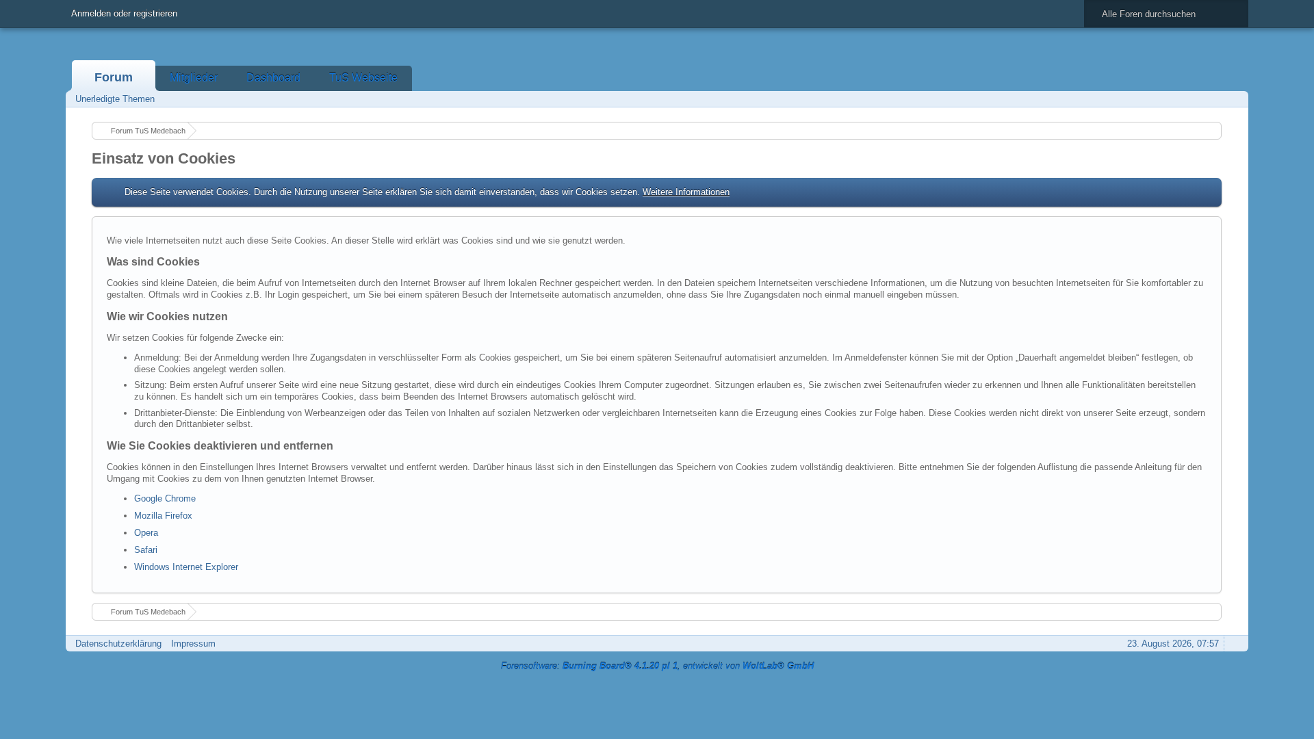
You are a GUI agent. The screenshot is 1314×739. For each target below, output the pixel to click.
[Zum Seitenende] (1233, 99)
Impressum (193, 643)
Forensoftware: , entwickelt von (657, 666)
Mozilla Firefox (163, 515)
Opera (146, 533)
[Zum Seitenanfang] (1233, 643)
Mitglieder (194, 77)
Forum (113, 77)
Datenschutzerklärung (118, 643)
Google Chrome (165, 498)
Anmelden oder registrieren (124, 13)
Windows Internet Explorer (186, 567)
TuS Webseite (363, 77)
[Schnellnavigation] (1214, 99)
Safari (145, 550)
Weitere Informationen (686, 192)
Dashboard (273, 77)
